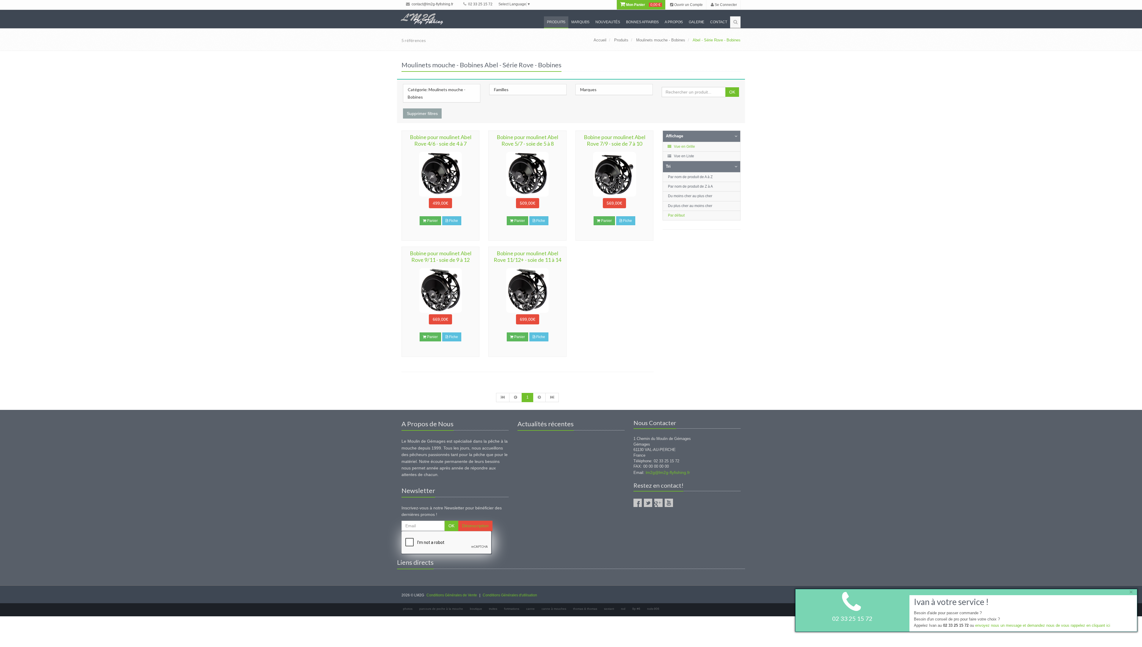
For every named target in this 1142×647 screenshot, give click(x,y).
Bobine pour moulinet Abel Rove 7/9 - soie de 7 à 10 (614, 140)
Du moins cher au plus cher (690, 196)
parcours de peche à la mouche (441, 608)
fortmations (511, 608)
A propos (674, 22)
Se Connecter (725, 5)
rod (623, 608)
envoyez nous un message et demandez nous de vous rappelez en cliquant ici (1042, 625)
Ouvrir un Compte (688, 5)
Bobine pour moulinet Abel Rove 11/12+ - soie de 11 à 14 (527, 256)
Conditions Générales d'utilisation (510, 595)
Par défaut (676, 215)
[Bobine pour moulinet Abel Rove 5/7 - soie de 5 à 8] (527, 174)
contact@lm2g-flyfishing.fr (432, 4)
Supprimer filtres (422, 113)
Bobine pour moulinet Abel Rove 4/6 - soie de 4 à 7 (440, 140)
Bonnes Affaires (642, 22)
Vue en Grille (684, 146)
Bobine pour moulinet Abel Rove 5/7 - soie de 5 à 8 (527, 140)
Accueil (600, 40)
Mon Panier (643, 5)
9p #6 (636, 608)
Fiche (453, 221)
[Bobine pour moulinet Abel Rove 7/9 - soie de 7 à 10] (614, 174)
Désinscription (475, 525)
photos (407, 608)
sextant (609, 608)
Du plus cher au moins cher (690, 206)
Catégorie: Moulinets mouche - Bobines (436, 93)
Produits (556, 22)
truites (493, 608)
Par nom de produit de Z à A (690, 186)
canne (530, 608)
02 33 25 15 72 (479, 4)
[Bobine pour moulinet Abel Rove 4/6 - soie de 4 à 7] (440, 174)
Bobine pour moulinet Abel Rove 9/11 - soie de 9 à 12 (440, 256)
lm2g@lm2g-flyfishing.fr (668, 472)
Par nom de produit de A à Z (690, 177)
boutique (476, 608)
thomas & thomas (585, 608)
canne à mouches (554, 608)
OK (732, 92)
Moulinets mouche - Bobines (660, 40)
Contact (718, 22)
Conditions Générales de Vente (451, 595)
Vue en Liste (683, 156)
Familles (501, 89)
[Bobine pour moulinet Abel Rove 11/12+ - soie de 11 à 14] (527, 290)
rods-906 (653, 608)
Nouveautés (607, 22)
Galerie (696, 22)
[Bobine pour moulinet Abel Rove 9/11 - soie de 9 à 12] (440, 290)
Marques (580, 22)
